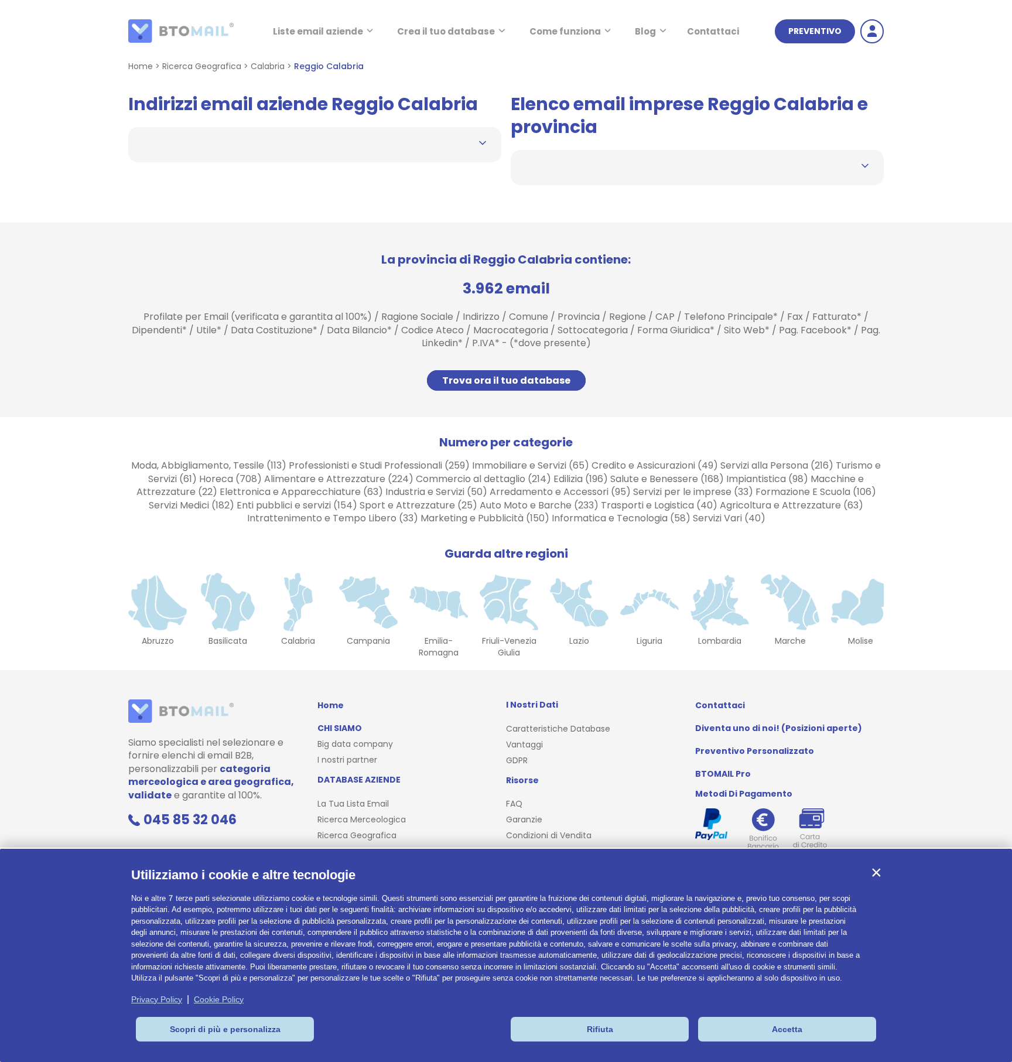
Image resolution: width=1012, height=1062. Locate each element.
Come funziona (565, 31)
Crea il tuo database (446, 31)
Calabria (268, 66)
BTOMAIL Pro (723, 774)
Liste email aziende (318, 31)
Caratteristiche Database (558, 729)
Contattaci (713, 31)
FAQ (514, 804)
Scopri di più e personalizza (225, 1029)
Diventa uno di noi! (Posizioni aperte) (778, 728)
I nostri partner (347, 760)
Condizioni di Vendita (549, 835)
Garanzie (524, 819)
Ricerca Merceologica (361, 819)
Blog (645, 31)
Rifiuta (600, 1029)
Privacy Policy (156, 999)
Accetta (787, 1029)
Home (140, 66)
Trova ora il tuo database (506, 380)
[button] (876, 872)
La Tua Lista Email (353, 804)
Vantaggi (524, 744)
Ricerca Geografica (201, 66)
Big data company (355, 744)
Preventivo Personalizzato (754, 751)
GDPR (517, 760)
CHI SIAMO (339, 728)
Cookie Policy (219, 999)
